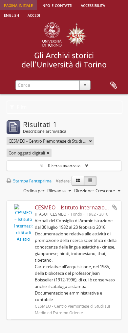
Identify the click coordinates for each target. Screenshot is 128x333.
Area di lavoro (113, 85)
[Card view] (78, 181)
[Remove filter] (90, 141)
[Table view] (90, 181)
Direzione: (84, 191)
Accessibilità (93, 5)
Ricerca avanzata (64, 166)
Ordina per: (34, 191)
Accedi (34, 14)
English (11, 14)
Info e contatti (56, 5)
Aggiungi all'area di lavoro (114, 207)
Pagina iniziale (18, 5)
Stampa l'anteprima (32, 181)
